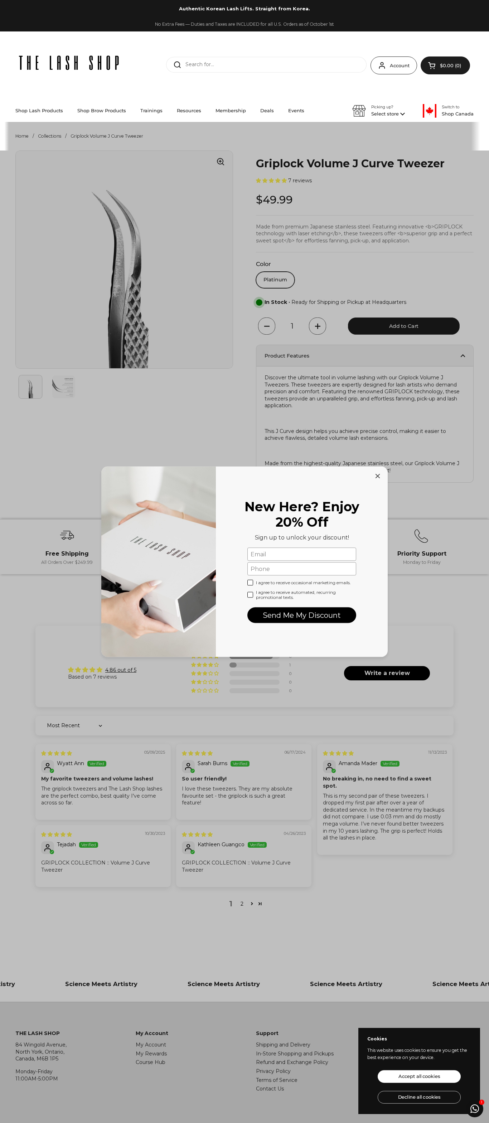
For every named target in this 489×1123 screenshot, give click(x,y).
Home (22, 136)
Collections (49, 136)
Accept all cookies (419, 1076)
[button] (445, 65)
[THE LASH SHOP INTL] (69, 64)
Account (400, 65)
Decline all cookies (419, 1097)
